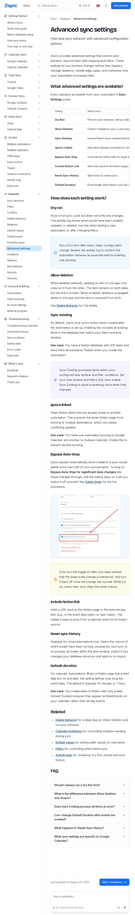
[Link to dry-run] (47, 207)
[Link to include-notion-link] (47, 601)
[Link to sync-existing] (47, 314)
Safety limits (93, 482)
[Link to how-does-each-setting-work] (47, 198)
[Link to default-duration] (47, 665)
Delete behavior (66, 720)
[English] (98, 5)
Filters (60, 748)
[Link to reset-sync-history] (47, 633)
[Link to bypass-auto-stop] (47, 454)
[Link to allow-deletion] (47, 275)
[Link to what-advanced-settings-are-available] (47, 86)
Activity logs (64, 755)
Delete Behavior (67, 305)
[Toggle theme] (106, 5)
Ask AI (86, 5)
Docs (27, 5)
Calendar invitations (69, 731)
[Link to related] (47, 711)
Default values (65, 742)
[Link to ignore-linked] (47, 404)
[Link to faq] (47, 770)
